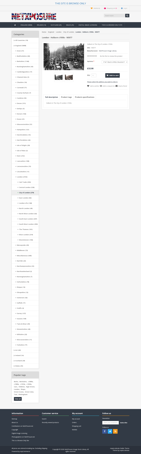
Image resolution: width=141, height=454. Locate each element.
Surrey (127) (21, 313)
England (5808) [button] (26, 25)
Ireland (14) (19, 355)
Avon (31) (20, 51)
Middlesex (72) (22, 250)
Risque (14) (21, 287)
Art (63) (18, 350)
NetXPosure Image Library (108, 51)
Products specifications (84, 97)
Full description (51, 97)
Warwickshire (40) (23, 329)
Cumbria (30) (21, 98)
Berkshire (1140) (23, 61)
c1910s (23, 384)
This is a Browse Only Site (112, 25)
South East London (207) (28, 219)
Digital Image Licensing (88, 25)
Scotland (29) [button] (56, 25)
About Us (15, 422)
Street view (29, 392)
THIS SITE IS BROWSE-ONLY (70, 3)
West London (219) (26, 235)
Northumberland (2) (24, 271)
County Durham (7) (24, 93)
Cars (16, 387)
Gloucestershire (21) (24, 124)
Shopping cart (76, 426)
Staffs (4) (20, 308)
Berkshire (23, 382)
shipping (44, 448)
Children (22, 387)
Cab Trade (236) (25, 182)
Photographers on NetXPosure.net (23, 437)
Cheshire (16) (22, 82)
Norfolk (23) (21, 261)
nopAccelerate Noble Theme (119, 448)
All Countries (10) (21, 40)
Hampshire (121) (23, 130)
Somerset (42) (22, 298)
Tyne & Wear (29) (23, 324)
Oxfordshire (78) (23, 282)
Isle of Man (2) (22, 151)
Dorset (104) (21, 114)
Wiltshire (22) (22, 334)
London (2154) (22, 177)
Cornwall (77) (22, 88)
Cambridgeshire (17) (24, 72)
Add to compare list (109, 86)
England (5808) (20, 46)
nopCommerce (25, 451)
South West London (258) (28, 224)
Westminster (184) (26, 240)
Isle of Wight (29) (23, 145)
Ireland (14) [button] (41, 25)
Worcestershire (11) (24, 340)
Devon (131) (21, 103)
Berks (16, 382)
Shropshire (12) (22, 292)
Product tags (66, 97)
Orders (74, 422)
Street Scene (19, 392)
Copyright (15, 430)
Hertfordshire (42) (23, 140)
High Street (30, 387)
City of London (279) (26, 193)
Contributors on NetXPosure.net (22, 426)
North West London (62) (28, 214)
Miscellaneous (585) (24, 256)
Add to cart (114, 75)
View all (18, 399)
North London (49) (26, 208)
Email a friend (122, 86)
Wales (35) (19, 366)
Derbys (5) (21, 109)
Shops (23, 389)
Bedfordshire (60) (23, 56)
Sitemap (14, 419)
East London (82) (25, 198)
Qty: (88, 75)
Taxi (16, 394)
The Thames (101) (26, 229)
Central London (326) (26, 187)
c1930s (29, 384)
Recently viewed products (50, 422)
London (17, 389)
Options (90, 61)
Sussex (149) (21, 319)
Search (44, 419)
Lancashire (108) (23, 161)
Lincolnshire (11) (23, 172)
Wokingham (22, 394)
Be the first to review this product (111, 56)
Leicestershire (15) (24, 166)
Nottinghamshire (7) (24, 277)
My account (76, 419)
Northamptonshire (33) (25, 266)
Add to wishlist (94, 86)
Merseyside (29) (23, 245)
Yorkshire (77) (22, 345)
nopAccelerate (124, 450)
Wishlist (74, 430)
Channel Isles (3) (23, 77)
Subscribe (123, 423)
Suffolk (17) (21, 303)
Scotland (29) (20, 361)
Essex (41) (20, 119)
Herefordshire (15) (24, 135)
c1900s (16, 384)
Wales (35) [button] (70, 25)
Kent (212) (21, 156)
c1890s (30, 382)
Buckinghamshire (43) (25, 67)
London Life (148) (25, 203)
